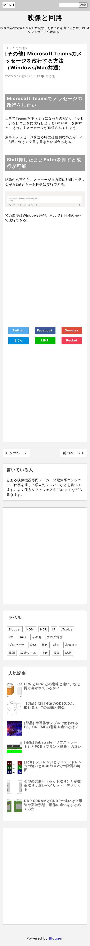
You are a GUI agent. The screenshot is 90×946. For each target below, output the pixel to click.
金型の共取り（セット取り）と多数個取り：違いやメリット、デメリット (52, 785)
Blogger (15, 629)
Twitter (18, 330)
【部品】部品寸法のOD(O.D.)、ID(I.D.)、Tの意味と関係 (50, 705)
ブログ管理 (55, 637)
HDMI (30, 629)
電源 (56, 652)
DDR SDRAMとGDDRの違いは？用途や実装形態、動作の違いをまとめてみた (53, 805)
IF (53, 629)
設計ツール (28, 652)
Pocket (71, 340)
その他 (36, 637)
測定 (45, 652)
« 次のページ (16, 453)
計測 (56, 645)
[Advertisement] (45, 272)
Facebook (45, 330)
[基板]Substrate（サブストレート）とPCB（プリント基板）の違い (52, 744)
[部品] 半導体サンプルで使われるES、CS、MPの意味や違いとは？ (51, 725)
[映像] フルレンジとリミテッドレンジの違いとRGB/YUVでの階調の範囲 (53, 766)
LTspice (67, 629)
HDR (43, 629)
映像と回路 (45, 18)
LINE (45, 340)
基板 (45, 645)
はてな (18, 340)
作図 (12, 652)
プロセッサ (16, 645)
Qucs (23, 637)
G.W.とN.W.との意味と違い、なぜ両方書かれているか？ (52, 686)
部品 (68, 652)
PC (11, 637)
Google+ (72, 330)
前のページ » (73, 453)
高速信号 (71, 645)
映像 (33, 645)
